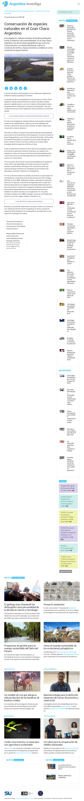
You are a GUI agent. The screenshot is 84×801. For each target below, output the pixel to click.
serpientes (72, 608)
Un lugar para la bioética (34, 201)
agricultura (10, 748)
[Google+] (16, 88)
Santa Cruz (60, 652)
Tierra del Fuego (70, 652)
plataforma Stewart (71, 748)
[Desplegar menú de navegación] (78, 4)
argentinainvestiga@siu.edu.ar (24, 798)
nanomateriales (66, 706)
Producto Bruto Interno (23, 753)
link (73, 490)
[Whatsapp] (25, 88)
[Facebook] (6, 88)
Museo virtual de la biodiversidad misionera (34, 116)
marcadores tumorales (57, 709)
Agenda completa (65, 571)
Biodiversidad (74, 654)
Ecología (65, 654)
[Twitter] (11, 88)
